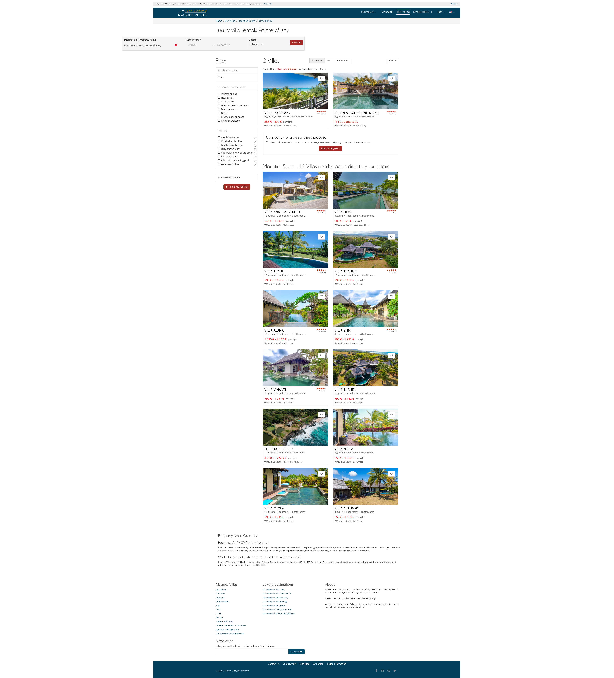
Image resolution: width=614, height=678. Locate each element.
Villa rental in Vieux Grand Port (277, 609)
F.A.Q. (218, 613)
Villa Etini (343, 330)
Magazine (387, 11)
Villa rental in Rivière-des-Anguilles (279, 613)
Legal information (336, 663)
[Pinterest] (388, 670)
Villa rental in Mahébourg (275, 601)
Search (296, 42)
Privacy (219, 617)
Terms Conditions (224, 621)
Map (393, 60)
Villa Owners (289, 663)
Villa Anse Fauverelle (282, 212)
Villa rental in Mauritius (273, 589)
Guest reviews (222, 601)
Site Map (305, 663)
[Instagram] (382, 670)
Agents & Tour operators (227, 629)
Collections (221, 589)
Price (330, 60)
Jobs (218, 605)
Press (218, 609)
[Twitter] (395, 670)
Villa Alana (274, 330)
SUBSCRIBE (296, 651)
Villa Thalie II (345, 271)
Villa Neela (344, 449)
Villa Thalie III (346, 389)
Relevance (317, 60)
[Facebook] (376, 670)
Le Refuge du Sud (278, 449)
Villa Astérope (347, 508)
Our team (220, 593)
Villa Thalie (274, 271)
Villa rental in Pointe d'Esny (275, 597)
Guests (252, 39)
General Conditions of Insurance (231, 625)
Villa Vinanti (275, 389)
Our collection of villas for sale (230, 633)
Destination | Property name (140, 39)
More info (267, 3)
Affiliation (318, 663)
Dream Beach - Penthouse (356, 112)
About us (220, 597)
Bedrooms (343, 60)
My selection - (423, 11)
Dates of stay (193, 39)
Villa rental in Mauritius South (277, 593)
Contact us (403, 11)
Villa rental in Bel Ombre (274, 605)
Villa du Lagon (277, 112)
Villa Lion (343, 212)
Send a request (330, 148)
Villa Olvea (274, 508)
